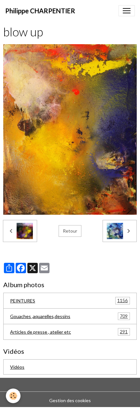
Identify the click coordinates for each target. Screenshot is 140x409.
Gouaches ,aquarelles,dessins (69, 316)
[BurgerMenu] (127, 10)
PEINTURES (69, 300)
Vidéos (17, 367)
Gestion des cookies (70, 400)
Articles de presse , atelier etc (69, 332)
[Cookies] (13, 396)
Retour (70, 231)
